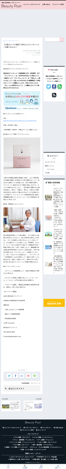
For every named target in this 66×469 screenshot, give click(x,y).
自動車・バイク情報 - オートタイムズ (16, 447)
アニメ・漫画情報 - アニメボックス (24, 440)
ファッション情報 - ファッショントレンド (23, 442)
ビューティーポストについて (31, 4)
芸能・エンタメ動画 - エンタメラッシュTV (33, 449)
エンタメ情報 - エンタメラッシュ (43, 437)
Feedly (59, 89)
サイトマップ (42, 430)
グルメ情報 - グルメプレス (22, 437)
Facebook (54, 89)
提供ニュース (49, 166)
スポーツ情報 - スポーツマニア (48, 442)
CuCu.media (50, 169)
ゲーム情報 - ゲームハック (45, 440)
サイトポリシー (46, 427)
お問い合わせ (46, 4)
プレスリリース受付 (58, 4)
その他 (47, 173)
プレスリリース (35, 383)
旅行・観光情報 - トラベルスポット (43, 444)
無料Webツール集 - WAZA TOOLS (20, 459)
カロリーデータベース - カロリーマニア (22, 457)
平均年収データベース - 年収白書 (47, 457)
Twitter (48, 89)
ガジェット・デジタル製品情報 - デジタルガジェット (46, 447)
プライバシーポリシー (31, 427)
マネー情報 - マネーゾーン (21, 444)
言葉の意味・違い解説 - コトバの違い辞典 (45, 459)
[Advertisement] (33, 23)
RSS (54, 98)
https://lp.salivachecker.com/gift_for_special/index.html (19, 120)
